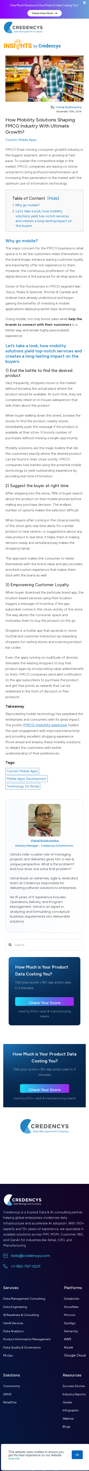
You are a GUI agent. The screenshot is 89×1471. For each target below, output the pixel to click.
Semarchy (71, 1331)
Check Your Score (44, 1002)
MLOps (8, 1355)
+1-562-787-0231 (25, 1266)
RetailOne (9, 1402)
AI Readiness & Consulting (21, 1315)
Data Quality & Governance (22, 1347)
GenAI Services (13, 1323)
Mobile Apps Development (26, 779)
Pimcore (69, 1315)
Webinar (68, 1418)
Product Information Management (27, 1339)
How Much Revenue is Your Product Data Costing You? (44, 5)
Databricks (71, 1299)
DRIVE (7, 1394)
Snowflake (71, 1307)
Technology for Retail (23, 786)
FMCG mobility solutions (45, 725)
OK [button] (77, 1454)
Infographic (71, 1410)
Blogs (66, 1426)
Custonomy (11, 1386)
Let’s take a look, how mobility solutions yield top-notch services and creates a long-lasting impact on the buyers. (44, 218)
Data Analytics (13, 1331)
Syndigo (70, 1323)
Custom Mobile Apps (21, 140)
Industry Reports (74, 1394)
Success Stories (74, 1386)
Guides (67, 1402)
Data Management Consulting (24, 1299)
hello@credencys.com (30, 1255)
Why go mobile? (27, 205)
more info (13, 1458)
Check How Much (43, 13)
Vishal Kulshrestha (68, 107)
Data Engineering (15, 1307)
